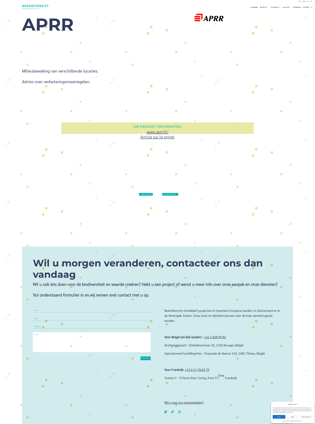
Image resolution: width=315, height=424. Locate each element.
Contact (304, 1)
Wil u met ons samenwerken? (184, 402)
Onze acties (286, 7)
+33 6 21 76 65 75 (197, 370)
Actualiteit (306, 7)
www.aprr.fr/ (157, 131)
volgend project (169, 194)
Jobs (299, 1)
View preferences (306, 417)
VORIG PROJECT (146, 194)
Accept (279, 417)
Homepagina (254, 7)
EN (311, 1)
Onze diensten (275, 7)
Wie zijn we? (263, 7)
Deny (292, 417)
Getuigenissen (297, 7)
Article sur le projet (157, 136)
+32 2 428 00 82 (215, 337)
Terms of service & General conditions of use (291, 420)
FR (308, 1)
